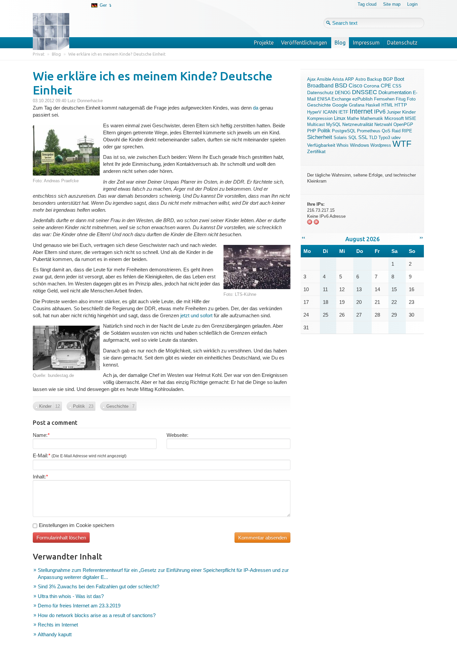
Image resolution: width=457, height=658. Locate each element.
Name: (41, 435)
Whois (343, 145)
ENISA (323, 99)
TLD (373, 137)
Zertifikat (316, 151)
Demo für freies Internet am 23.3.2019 (79, 605)
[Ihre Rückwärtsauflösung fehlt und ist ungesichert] (316, 223)
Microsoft (394, 118)
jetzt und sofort (196, 315)
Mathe (353, 118)
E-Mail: (79, 455)
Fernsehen (384, 99)
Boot (399, 79)
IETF (343, 112)
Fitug (400, 99)
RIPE (407, 130)
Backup (374, 79)
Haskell (373, 105)
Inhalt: (40, 476)
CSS (396, 85)
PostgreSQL (344, 130)
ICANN (330, 112)
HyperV (314, 112)
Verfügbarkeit (321, 145)
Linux (340, 118)
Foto (411, 99)
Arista (338, 79)
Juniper (394, 112)
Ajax (311, 79)
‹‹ (303, 237)
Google (340, 105)
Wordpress (380, 145)
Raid (396, 130)
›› (421, 237)
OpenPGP (403, 124)
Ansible (324, 79)
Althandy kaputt (55, 634)
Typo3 (384, 137)
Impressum (366, 43)
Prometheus (368, 130)
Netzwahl (383, 124)
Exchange (341, 99)
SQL (352, 137)
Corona (371, 85)
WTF (402, 144)
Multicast (316, 124)
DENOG (343, 92)
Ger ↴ (106, 5)
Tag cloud (367, 4)
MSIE (410, 118)
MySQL (333, 124)
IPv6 (379, 111)
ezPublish (362, 99)
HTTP (400, 105)
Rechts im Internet (58, 625)
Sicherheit (319, 137)
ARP (349, 79)
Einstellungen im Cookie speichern (76, 525)
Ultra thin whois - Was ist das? (71, 596)
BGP (388, 79)
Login (412, 4)
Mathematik (371, 118)
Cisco (355, 85)
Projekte (264, 43)
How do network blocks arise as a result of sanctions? (97, 615)
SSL (363, 137)
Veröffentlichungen (304, 43)
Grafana (356, 105)
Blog (340, 43)
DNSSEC (364, 92)
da (255, 108)
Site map (391, 4)
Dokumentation (395, 92)
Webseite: (177, 435)
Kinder (409, 112)
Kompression (320, 118)
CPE (386, 85)
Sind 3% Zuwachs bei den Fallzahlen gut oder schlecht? (98, 586)
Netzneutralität (357, 124)
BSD (341, 85)
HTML (387, 105)
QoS (386, 130)
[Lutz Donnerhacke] (56, 20)
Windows (359, 145)
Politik (324, 130)
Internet (361, 111)
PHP (311, 130)
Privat (38, 54)
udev (396, 137)
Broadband (320, 85)
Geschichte (319, 105)
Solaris (340, 137)
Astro (360, 79)
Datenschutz (402, 43)
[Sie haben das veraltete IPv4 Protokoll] (309, 223)
